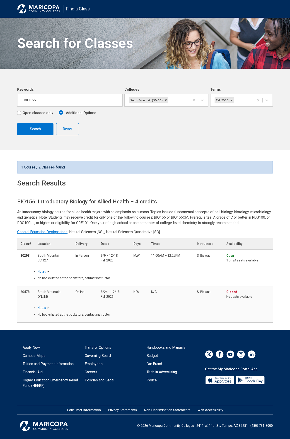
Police (152, 380)
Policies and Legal (99, 380)
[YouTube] (230, 354)
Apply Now (31, 347)
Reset (67, 129)
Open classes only (38, 113)
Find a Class (78, 9)
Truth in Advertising (162, 372)
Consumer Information (84, 410)
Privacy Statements (122, 410)
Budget (152, 356)
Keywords (25, 89)
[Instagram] (241, 354)
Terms (215, 89)
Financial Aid (33, 372)
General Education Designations (42, 232)
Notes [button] (42, 271)
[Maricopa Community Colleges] (49, 426)
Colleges (131, 89)
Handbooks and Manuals (166, 347)
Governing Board (98, 356)
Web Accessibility (210, 410)
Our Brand (154, 364)
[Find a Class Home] (40, 9)
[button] (165, 100)
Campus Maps (34, 356)
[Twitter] (209, 354)
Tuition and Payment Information (48, 364)
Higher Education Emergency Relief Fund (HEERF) (50, 383)
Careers (91, 372)
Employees (94, 364)
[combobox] (169, 100)
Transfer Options (98, 347)
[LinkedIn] (252, 354)
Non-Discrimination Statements (167, 410)
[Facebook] (220, 354)
